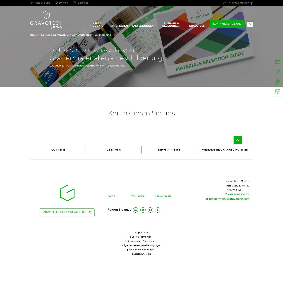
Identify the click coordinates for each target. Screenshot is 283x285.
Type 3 (111, 196)
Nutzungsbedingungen (141, 250)
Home (33, 35)
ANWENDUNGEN (143, 26)
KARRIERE (58, 149)
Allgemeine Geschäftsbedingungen (141, 245)
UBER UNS (113, 149)
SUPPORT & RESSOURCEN (171, 24)
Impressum (141, 233)
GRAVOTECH (197, 26)
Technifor (137, 196)
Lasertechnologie (141, 254)
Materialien (119, 26)
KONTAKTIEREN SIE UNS (227, 24)
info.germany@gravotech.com (229, 199)
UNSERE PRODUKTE (96, 24)
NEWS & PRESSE (169, 149)
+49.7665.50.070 (239, 194)
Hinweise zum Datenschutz (141, 241)
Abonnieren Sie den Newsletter (64, 212)
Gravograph (163, 196)
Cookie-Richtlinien (141, 237)
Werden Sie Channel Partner (225, 149)
